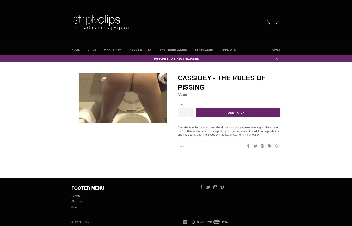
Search (76, 196)
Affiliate (228, 49)
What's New (113, 49)
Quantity (183, 104)
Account (276, 49)
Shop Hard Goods (173, 49)
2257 (74, 207)
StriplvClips (84, 221)
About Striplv (141, 49)
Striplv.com (204, 49)
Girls (92, 49)
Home (76, 49)
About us (77, 201)
